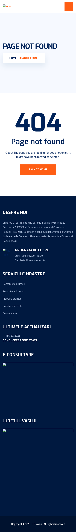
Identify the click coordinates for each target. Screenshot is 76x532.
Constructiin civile (12, 306)
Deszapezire (10, 313)
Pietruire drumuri (12, 298)
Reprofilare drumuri (13, 291)
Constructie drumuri (14, 284)
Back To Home (38, 169)
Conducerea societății (20, 340)
